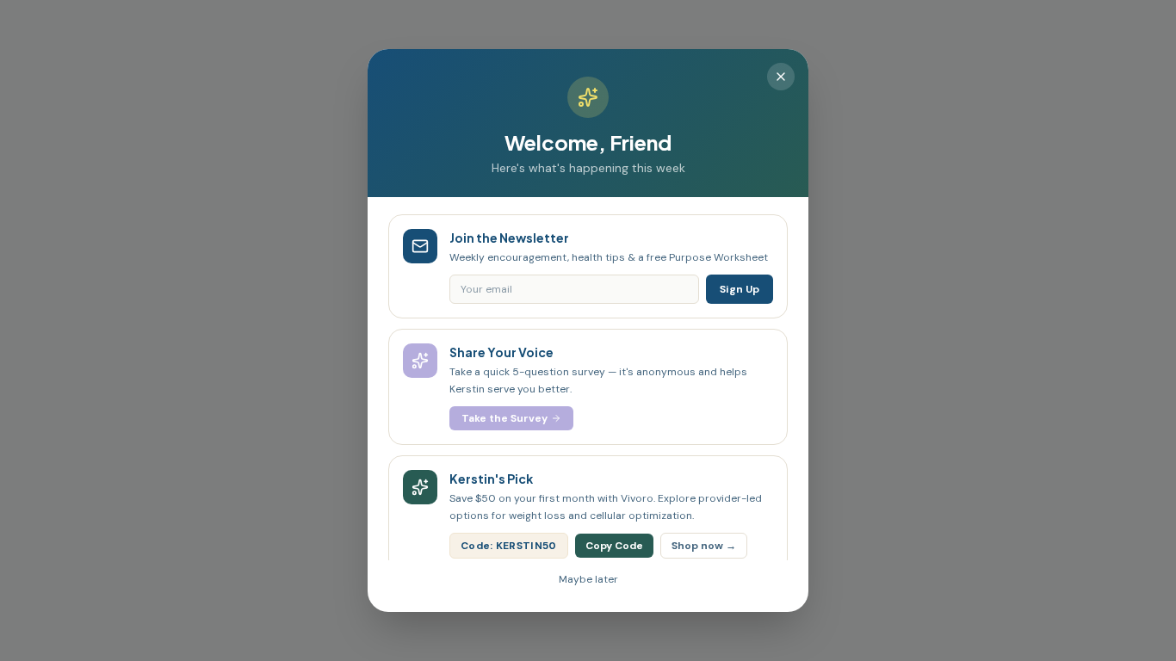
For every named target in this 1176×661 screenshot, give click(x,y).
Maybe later (588, 579)
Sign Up (739, 289)
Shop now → (704, 546)
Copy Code (614, 546)
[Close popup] (781, 76)
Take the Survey (504, 418)
